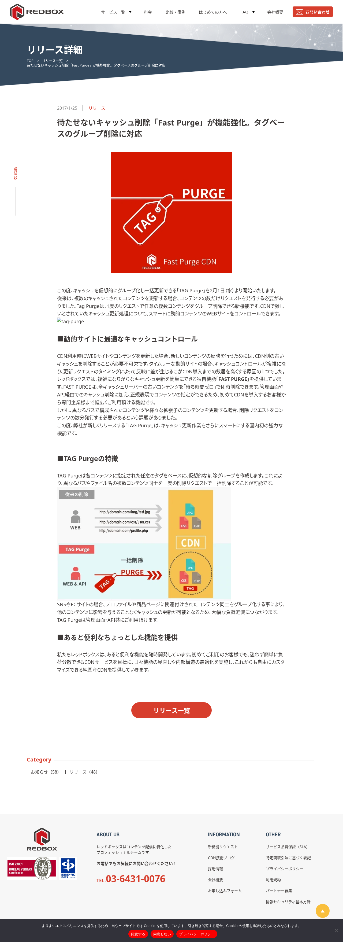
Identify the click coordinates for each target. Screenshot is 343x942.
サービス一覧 (113, 12)
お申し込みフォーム (225, 890)
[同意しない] (336, 930)
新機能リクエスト (223, 846)
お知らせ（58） (46, 772)
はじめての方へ (213, 12)
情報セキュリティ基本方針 (288, 901)
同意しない (162, 934)
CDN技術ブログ (221, 857)
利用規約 (273, 879)
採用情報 (215, 868)
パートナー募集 (279, 890)
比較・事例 (175, 12)
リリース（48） (85, 772)
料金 (148, 12)
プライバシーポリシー (284, 868)
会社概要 (275, 12)
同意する (138, 934)
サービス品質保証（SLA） (288, 846)
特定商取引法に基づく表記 (288, 857)
